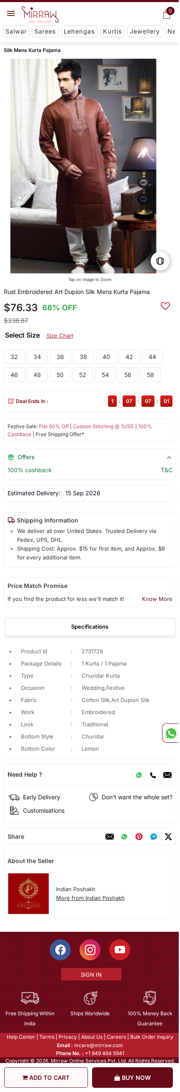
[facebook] (153, 836)
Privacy (67, 1037)
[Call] (152, 774)
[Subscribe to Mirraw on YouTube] (119, 949)
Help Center (20, 1037)
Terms (46, 1037)
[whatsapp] (124, 836)
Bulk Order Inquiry (151, 1037)
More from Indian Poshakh (90, 897)
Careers (116, 1037)
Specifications (89, 626)
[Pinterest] (139, 836)
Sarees (45, 31)
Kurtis (112, 31)
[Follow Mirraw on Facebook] (59, 949)
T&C (166, 469)
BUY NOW (135, 1077)
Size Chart (59, 335)
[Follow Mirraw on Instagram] (89, 949)
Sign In (90, 974)
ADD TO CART (48, 1077)
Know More (157, 598)
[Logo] (40, 14)
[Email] (167, 774)
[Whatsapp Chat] (170, 733)
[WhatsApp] (139, 774)
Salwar (16, 31)
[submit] (165, 304)
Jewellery (145, 31)
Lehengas (79, 31)
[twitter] (168, 836)
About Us (91, 1037)
